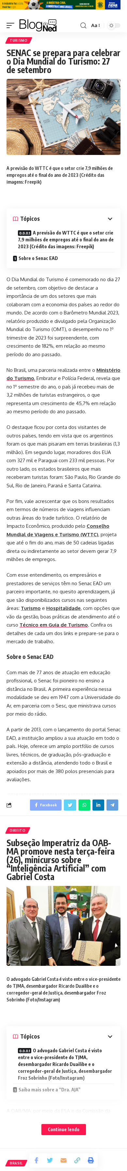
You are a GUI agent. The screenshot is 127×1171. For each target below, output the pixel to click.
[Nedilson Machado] (38, 25)
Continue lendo (63, 1129)
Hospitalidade (63, 608)
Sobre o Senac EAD (38, 258)
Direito (18, 830)
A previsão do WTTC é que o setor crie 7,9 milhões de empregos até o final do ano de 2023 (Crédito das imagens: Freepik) (66, 239)
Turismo (19, 40)
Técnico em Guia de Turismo (54, 625)
